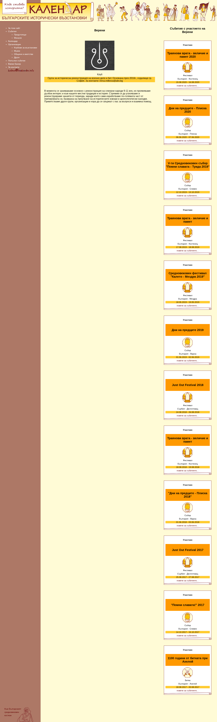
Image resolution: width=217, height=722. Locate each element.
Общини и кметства (23, 54)
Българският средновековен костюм (12, 712)
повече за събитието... (188, 85)
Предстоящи (20, 34)
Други (16, 57)
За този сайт (14, 28)
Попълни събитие (16, 60)
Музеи (17, 51)
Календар (13, 41)
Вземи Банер (14, 64)
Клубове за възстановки (25, 47)
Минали (18, 38)
